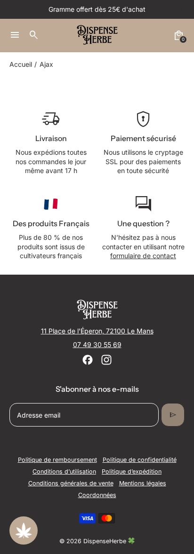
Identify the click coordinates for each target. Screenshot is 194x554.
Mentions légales (142, 483)
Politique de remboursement (57, 459)
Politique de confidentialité (140, 459)
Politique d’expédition (132, 471)
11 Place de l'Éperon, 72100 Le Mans (97, 331)
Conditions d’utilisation (64, 471)
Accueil (20, 64)
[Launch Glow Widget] (23, 530)
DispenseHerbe (105, 541)
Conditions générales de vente (70, 483)
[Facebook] (87, 359)
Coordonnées (97, 495)
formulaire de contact (143, 256)
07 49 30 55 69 (97, 344)
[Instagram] (106, 359)
